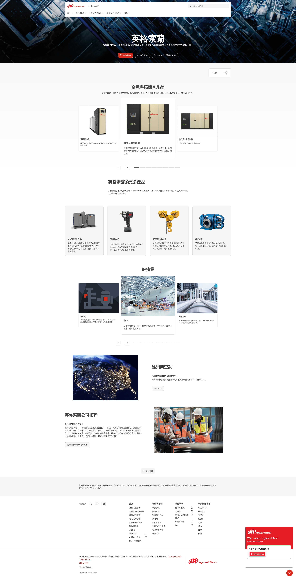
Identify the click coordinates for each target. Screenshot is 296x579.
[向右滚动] (127, 167)
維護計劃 (156, 507)
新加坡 (201, 519)
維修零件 (156, 533)
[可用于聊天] (289, 573)
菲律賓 (201, 515)
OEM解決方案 (135, 541)
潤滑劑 (155, 519)
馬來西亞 (201, 511)
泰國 (200, 522)
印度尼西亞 (202, 507)
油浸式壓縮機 (134, 515)
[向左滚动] (118, 167)
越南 (200, 526)
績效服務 (156, 511)
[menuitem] (70, 13)
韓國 (200, 533)
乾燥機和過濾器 (135, 522)
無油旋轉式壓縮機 (136, 511)
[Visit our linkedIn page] (91, 504)
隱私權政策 (83, 563)
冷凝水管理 (156, 522)
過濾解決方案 (157, 515)
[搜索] (190, 6)
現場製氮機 (134, 526)
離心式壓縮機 (134, 519)
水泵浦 (132, 530)
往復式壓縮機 (134, 507)
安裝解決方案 (157, 530)
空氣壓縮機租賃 (158, 526)
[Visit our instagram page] (103, 504)
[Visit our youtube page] (97, 504)
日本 (200, 530)
